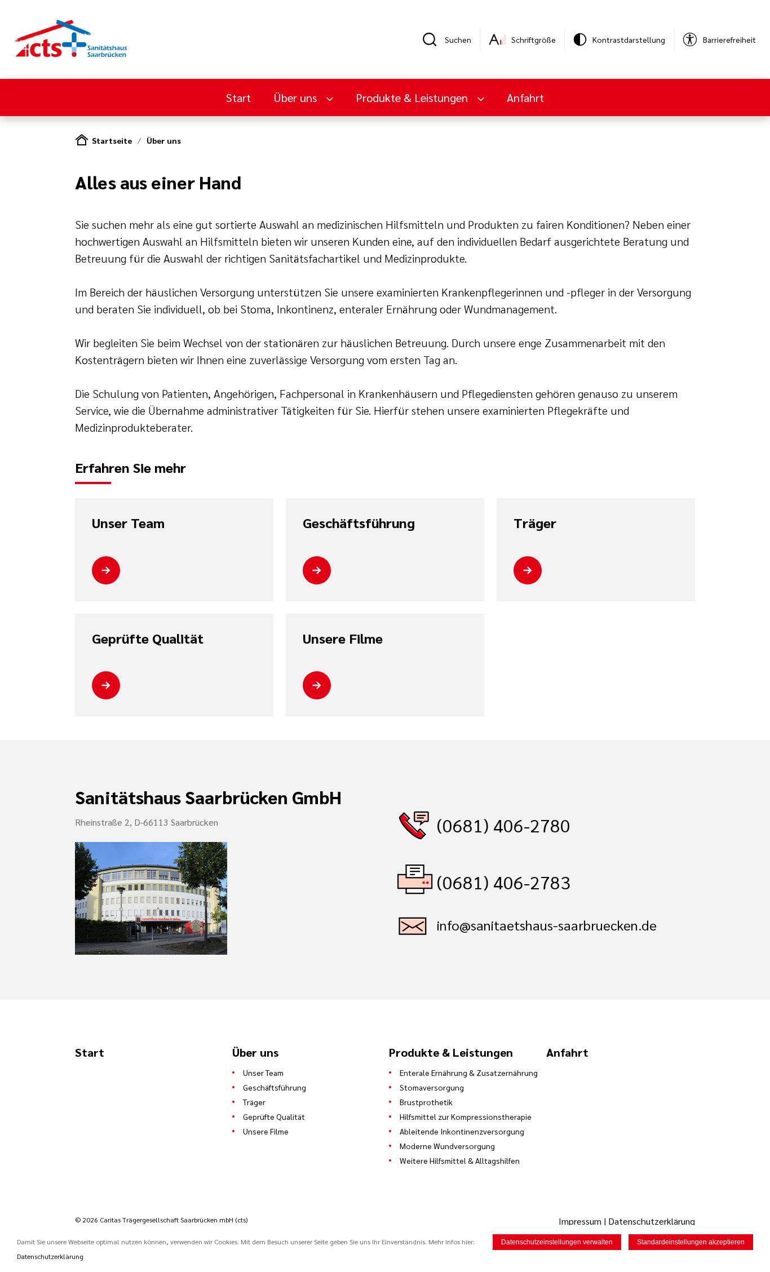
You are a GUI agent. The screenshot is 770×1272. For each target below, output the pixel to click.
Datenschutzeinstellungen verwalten (557, 1242)
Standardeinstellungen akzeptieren (691, 1242)
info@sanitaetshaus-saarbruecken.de (547, 925)
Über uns (164, 140)
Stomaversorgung (432, 1087)
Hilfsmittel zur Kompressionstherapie (466, 1116)
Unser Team (128, 523)
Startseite (112, 140)
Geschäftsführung (359, 523)
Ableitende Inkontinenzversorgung (462, 1131)
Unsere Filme (343, 638)
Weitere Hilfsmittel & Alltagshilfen (460, 1160)
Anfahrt (525, 97)
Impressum (581, 1221)
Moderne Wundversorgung (447, 1146)
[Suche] (433, 39)
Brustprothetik (426, 1102)
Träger (535, 523)
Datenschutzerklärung (651, 1221)
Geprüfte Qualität (147, 638)
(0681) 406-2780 (503, 824)
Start (238, 97)
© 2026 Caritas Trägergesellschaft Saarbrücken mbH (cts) (161, 1219)
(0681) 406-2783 (503, 881)
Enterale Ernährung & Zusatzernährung (469, 1072)
